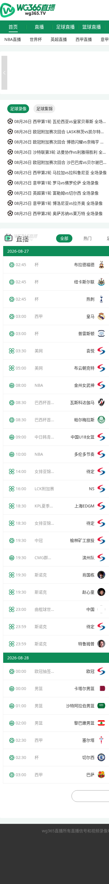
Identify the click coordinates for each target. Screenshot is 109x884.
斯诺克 (41, 575)
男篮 (39, 688)
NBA (39, 385)
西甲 (39, 316)
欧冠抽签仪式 (47, 671)
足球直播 (65, 27)
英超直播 (59, 39)
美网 (39, 350)
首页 (13, 27)
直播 (39, 27)
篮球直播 (91, 27)
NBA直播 (12, 39)
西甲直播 (84, 39)
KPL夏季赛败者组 (50, 506)
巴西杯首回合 (47, 402)
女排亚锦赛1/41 (49, 471)
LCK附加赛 (44, 488)
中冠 (39, 540)
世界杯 (36, 39)
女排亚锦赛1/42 (49, 523)
